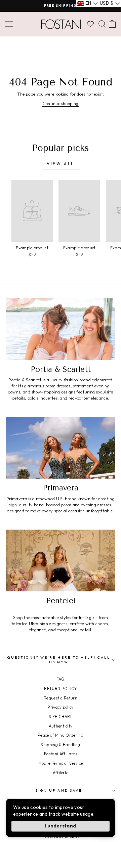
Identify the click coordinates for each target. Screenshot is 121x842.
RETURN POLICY (60, 688)
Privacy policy (60, 707)
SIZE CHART (60, 716)
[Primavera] (60, 448)
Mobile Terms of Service (60, 763)
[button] (87, 3)
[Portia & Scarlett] (60, 329)
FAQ (60, 679)
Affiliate (61, 772)
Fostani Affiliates (60, 753)
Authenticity (61, 726)
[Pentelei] (60, 560)
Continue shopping (60, 103)
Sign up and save (59, 790)
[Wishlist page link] (90, 24)
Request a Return (60, 697)
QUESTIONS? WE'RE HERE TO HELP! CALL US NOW (58, 659)
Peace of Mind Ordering (60, 735)
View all (60, 163)
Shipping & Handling (60, 744)
